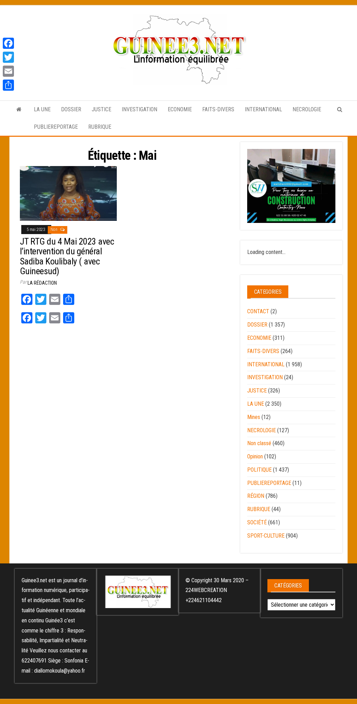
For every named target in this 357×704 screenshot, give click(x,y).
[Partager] (8, 85)
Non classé (259, 443)
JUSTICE (101, 109)
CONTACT (258, 311)
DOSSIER (71, 109)
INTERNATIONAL (263, 109)
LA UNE (42, 109)
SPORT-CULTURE (265, 535)
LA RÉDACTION (42, 283)
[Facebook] (8, 43)
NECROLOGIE (307, 109)
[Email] (8, 71)
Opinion (255, 456)
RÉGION (255, 496)
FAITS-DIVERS (218, 109)
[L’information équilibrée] (19, 109)
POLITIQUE (259, 469)
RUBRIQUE (99, 126)
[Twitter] (8, 57)
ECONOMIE (180, 109)
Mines (253, 417)
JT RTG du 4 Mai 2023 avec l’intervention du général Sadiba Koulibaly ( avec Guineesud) (67, 256)
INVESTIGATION (139, 109)
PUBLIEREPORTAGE (56, 126)
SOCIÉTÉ (257, 522)
